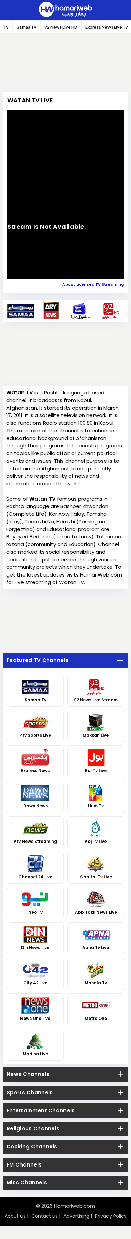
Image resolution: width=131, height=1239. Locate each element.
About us (15, 1216)
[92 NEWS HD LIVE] (110, 310)
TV (6, 27)
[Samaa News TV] (21, 310)
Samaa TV (26, 27)
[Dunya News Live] (80, 310)
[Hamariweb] (65, 10)
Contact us (44, 1216)
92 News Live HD (60, 27)
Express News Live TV (106, 27)
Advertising (76, 1216)
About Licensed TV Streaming (93, 284)
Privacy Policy (111, 1216)
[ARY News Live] (51, 310)
